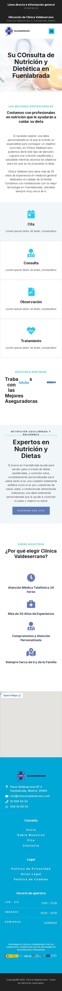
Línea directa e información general (31, 4)
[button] (51, 31)
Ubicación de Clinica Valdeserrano (31, 17)
